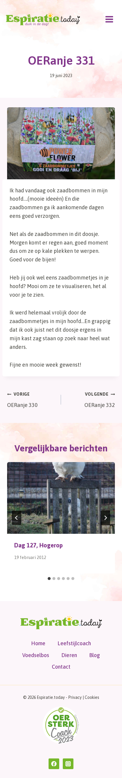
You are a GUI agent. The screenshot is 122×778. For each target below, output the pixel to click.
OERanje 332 (99, 400)
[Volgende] (105, 518)
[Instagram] (68, 763)
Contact (61, 667)
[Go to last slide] (16, 518)
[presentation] (61, 498)
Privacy (75, 697)
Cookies (92, 697)
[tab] (49, 578)
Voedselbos (35, 655)
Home (38, 643)
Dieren (69, 655)
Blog (94, 655)
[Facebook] (54, 763)
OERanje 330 (22, 400)
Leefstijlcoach (74, 643)
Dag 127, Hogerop (38, 545)
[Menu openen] (109, 19)
